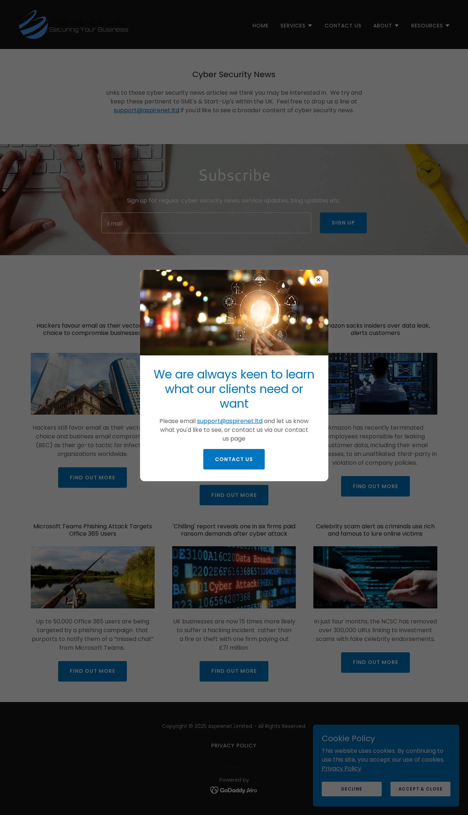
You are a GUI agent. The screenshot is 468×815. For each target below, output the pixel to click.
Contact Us (234, 459)
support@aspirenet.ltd (230, 421)
